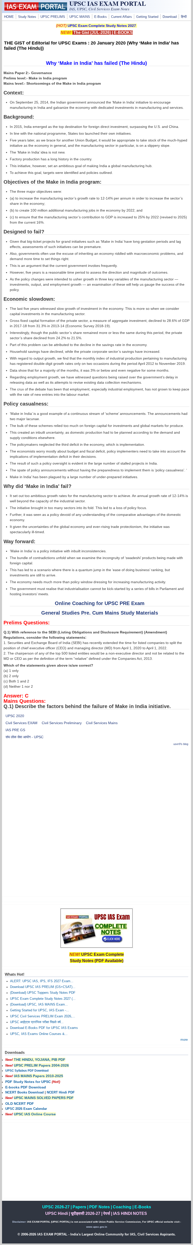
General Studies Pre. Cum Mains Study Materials (99, 613)
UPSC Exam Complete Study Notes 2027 (102, 26)
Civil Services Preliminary (62, 723)
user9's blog (180, 743)
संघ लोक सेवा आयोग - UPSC (24, 737)
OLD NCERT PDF (19, 1104)
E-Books (100, 17)
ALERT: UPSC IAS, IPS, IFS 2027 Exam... (41, 981)
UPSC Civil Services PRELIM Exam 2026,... (42, 1016)
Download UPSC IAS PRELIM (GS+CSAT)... (42, 987)
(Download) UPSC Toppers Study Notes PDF (42, 992)
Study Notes (27, 17)
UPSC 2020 (15, 716)
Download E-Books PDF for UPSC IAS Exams (44, 1028)
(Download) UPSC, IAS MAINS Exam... (39, 1004)
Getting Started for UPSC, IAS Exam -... (39, 1010)
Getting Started (147, 17)
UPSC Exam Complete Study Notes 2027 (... (43, 999)
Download (170, 17)
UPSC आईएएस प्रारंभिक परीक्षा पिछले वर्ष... (37, 1022)
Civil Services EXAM (21, 723)
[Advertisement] (96, 786)
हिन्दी (184, 17)
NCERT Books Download (24, 1092)
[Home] (35, 9)
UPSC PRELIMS (52, 17)
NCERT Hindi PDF (61, 1092)
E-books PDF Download (25, 1087)
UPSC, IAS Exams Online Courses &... (39, 1034)
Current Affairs (121, 17)
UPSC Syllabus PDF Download (27, 1070)
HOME (9, 17)
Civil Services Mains (102, 723)
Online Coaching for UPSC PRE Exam (99, 603)
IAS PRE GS (15, 730)
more (184, 1039)
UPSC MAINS (79, 17)
